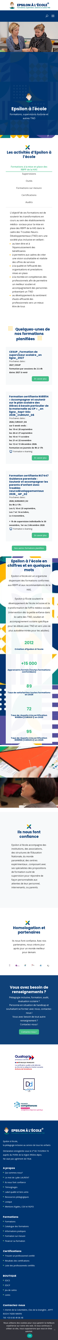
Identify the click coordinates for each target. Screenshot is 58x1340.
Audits (29, 202)
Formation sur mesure (15, 1236)
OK (29, 1336)
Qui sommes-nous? (14, 1172)
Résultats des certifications (17, 1260)
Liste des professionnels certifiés (20, 1265)
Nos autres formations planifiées (29, 548)
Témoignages (11, 1187)
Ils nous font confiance (15, 1182)
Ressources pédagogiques (17, 1197)
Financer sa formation (15, 1241)
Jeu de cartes (11, 1290)
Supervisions (29, 173)
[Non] (54, 1329)
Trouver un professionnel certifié (20, 1255)
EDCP (7, 1285)
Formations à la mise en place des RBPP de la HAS (29, 168)
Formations (10, 1221)
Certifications (29, 195)
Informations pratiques (15, 1231)
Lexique (8, 1201)
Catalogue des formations (17, 1226)
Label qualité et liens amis (16, 1192)
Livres (7, 1295)
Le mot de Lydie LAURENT (17, 1177)
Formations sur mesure (29, 188)
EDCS (7, 1280)
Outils (29, 180)
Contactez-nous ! (29, 1031)
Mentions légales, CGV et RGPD (19, 1206)
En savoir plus (40, 378)
